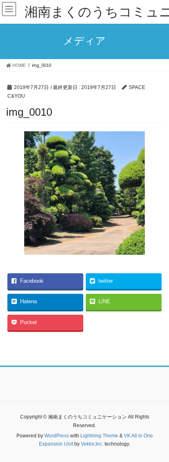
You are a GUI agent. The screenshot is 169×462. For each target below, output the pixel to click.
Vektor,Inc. (92, 444)
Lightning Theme (99, 436)
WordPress (56, 436)
